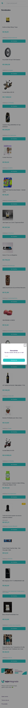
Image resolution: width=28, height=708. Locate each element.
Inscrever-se (14, 360)
